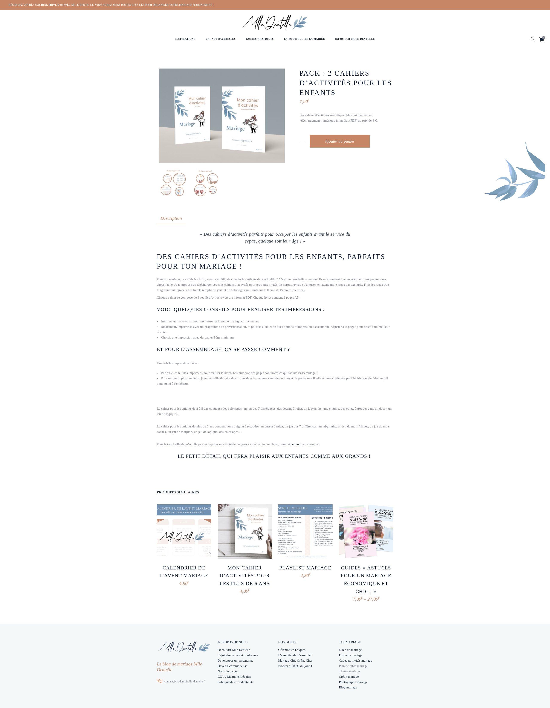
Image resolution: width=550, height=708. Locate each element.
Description (171, 218)
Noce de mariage (350, 650)
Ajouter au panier (339, 141)
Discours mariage (350, 655)
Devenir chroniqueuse (232, 666)
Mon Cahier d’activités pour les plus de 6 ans (245, 575)
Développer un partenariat (235, 660)
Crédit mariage (349, 676)
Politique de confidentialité (236, 682)
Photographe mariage (353, 682)
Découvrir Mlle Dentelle (234, 650)
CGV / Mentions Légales (234, 676)
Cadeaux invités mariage (355, 660)
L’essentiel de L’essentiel (295, 655)
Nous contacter (228, 671)
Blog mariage (348, 687)
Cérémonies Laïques (292, 650)
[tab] (171, 218)
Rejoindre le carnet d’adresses (238, 655)
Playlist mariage (305, 568)
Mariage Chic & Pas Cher (295, 660)
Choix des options (352, 596)
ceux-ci (296, 444)
